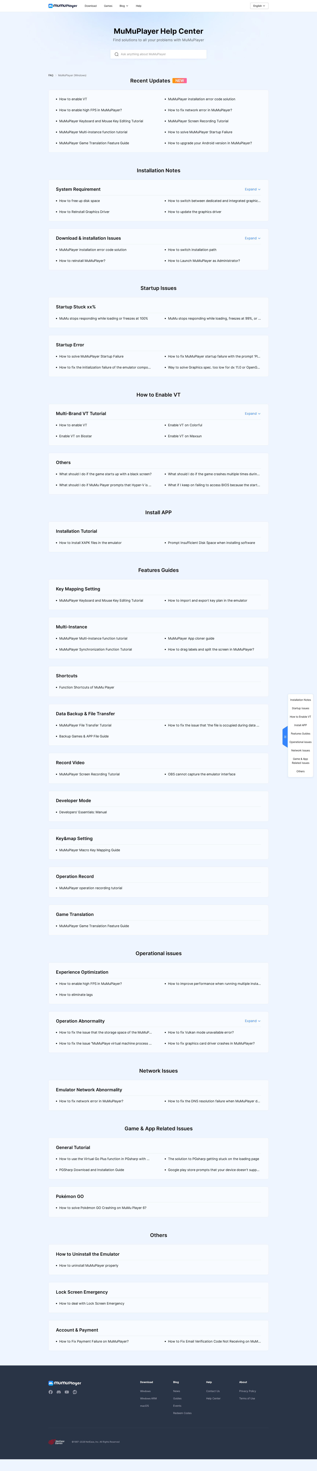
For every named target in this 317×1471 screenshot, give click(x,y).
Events (177, 1405)
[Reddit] (75, 1392)
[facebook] (50, 1392)
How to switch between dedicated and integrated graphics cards (214, 202)
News (176, 1391)
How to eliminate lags (76, 995)
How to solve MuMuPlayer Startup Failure (200, 132)
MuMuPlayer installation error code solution (201, 99)
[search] (116, 54)
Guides (177, 1398)
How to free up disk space (79, 201)
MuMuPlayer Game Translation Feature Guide (94, 143)
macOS (144, 1405)
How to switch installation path (192, 250)
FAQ (50, 75)
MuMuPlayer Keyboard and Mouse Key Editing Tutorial (101, 121)
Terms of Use (247, 1398)
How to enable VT (73, 99)
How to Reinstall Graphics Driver (84, 212)
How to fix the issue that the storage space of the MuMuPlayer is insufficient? (105, 1034)
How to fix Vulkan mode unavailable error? (201, 1032)
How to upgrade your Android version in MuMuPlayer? (210, 143)
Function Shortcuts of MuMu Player (86, 687)
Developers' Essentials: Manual (83, 812)
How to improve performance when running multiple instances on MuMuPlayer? (214, 985)
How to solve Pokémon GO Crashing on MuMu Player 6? (102, 1208)
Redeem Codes (182, 1413)
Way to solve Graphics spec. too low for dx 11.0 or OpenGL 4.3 (213, 369)
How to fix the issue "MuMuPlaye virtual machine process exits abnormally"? (105, 1045)
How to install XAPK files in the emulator (90, 543)
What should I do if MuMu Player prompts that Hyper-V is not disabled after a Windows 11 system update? (105, 487)
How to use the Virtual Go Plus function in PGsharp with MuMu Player (105, 1160)
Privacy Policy (247, 1391)
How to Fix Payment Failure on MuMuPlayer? (94, 1341)
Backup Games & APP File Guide (84, 736)
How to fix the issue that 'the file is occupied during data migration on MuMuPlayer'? (214, 727)
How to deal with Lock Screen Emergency (91, 1303)
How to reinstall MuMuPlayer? (82, 261)
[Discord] (59, 1392)
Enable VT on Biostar (75, 436)
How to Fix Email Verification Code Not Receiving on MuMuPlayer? (214, 1343)
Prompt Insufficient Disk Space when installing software (211, 543)
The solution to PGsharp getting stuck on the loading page (213, 1159)
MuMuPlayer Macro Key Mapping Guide (89, 850)
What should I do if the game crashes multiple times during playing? (213, 476)
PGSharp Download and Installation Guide (91, 1170)
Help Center (213, 1398)
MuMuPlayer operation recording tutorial (90, 888)
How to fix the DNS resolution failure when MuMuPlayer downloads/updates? (213, 1103)
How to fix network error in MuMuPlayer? (200, 110)
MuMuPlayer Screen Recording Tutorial (198, 121)
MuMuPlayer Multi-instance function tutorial (93, 132)
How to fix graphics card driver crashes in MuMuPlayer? (211, 1043)
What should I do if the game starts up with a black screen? (105, 474)
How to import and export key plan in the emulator (207, 600)
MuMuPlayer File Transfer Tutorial (85, 725)
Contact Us (213, 1391)
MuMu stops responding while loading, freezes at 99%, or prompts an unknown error (214, 320)
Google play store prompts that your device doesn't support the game (214, 1171)
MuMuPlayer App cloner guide (191, 638)
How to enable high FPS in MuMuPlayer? (90, 110)
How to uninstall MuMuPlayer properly (88, 1265)
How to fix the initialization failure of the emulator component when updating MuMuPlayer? (105, 369)
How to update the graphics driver (194, 212)
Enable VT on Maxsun (185, 436)
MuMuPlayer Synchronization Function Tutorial (95, 649)
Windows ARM (148, 1398)
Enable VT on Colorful (185, 425)
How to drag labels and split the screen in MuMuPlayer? (211, 649)
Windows (145, 1391)
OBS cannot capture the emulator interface (201, 774)
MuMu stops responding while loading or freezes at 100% (103, 318)
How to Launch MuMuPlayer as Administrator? (204, 261)
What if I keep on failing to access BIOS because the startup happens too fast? (213, 487)
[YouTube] (67, 1392)
